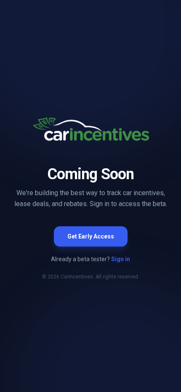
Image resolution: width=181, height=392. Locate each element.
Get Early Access (90, 236)
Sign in (120, 259)
